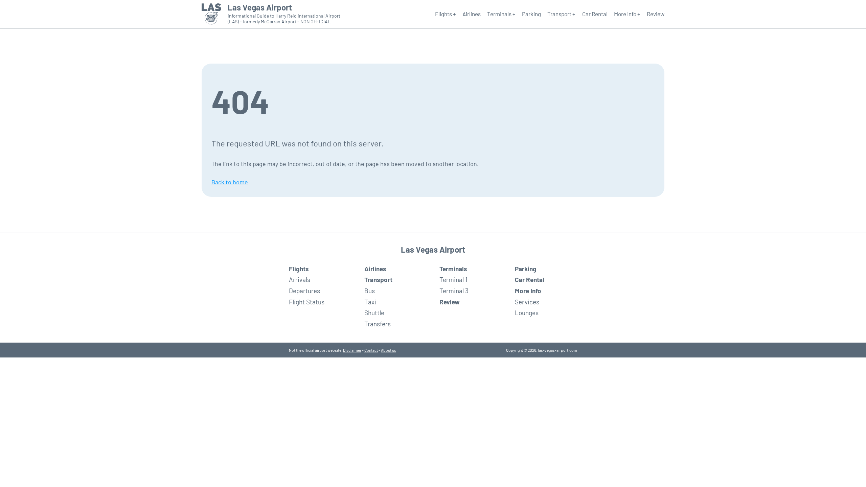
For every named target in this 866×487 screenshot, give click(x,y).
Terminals (453, 269)
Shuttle (374, 313)
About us (388, 350)
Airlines (471, 13)
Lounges (527, 313)
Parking (531, 13)
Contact (371, 350)
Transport (378, 279)
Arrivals (299, 279)
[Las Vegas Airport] (211, 14)
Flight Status (306, 302)
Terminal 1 (453, 279)
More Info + (627, 13)
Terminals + (501, 13)
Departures (304, 291)
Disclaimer (352, 350)
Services (527, 302)
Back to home (229, 182)
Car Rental (595, 13)
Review (655, 13)
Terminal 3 (454, 291)
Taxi (370, 302)
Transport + (561, 13)
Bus (369, 291)
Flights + (445, 13)
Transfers (377, 324)
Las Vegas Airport (260, 7)
